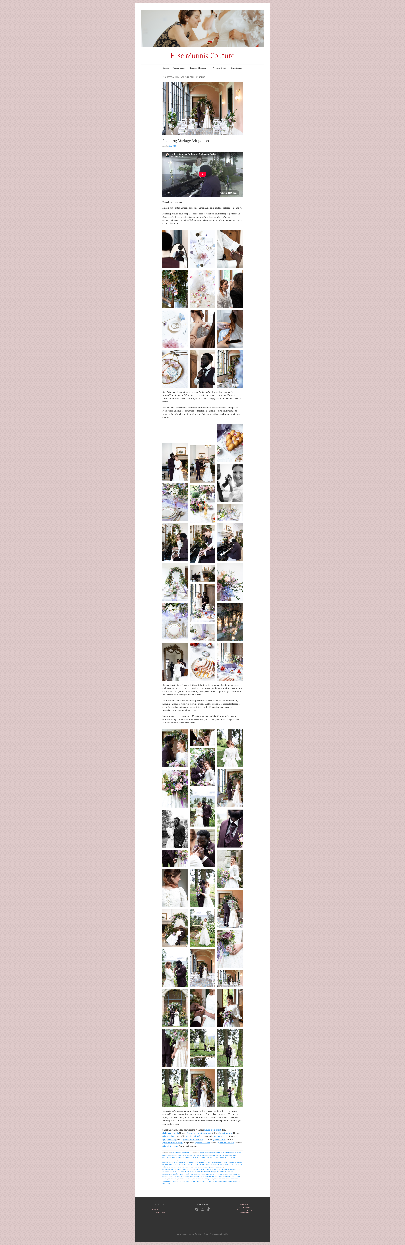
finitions (209, 1164)
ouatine (165, 1176)
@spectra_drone (225, 1133)
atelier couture (178, 1155)
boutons (233, 1155)
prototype (204, 1176)
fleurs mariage (219, 1164)
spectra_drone (207, 1179)
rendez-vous (213, 1176)
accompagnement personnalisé (212, 1153)
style (216, 1179)
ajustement (229, 1153)
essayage (231, 1162)
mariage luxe (167, 1172)
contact (209, 1157)
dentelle (175, 1162)
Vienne (193, 1181)
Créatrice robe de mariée (217, 1160)
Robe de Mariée (224, 1176)
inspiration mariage (199, 1167)
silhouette (197, 1179)
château (181, 1157)
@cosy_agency (220, 1136)
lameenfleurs (218, 1167)
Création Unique (200, 1160)
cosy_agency (231, 1157)
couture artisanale (169, 1160)
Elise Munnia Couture (202, 56)
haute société (176, 1167)
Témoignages (167, 1181)
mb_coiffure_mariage (225, 1172)
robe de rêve (235, 1176)
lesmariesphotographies (199, 1133)
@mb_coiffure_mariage (172, 1143)
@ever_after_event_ (213, 1130)
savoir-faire (173, 1179)
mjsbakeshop (167, 1174)
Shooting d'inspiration (180, 1153)
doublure (182, 1162)
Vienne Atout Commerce (205, 1181)
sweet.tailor (233, 1179)
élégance (190, 1162)
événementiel (174, 1164)
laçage (210, 1167)
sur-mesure (223, 1179)
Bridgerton (166, 1157)
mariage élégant (234, 1169)
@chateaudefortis (170, 1133)
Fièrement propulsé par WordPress (189, 1234)
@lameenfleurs (169, 1136)
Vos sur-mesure (179, 68)
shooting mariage (185, 1179)
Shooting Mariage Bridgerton (185, 141)
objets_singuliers (207, 1174)
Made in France (200, 1169)
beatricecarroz (223, 1155)
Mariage (210, 1169)
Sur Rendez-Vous (161, 1205)
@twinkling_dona (170, 1146)
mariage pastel (178, 1172)
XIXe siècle (166, 1183)
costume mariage (219, 1157)
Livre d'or (185, 1169)
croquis (230, 1160)
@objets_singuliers (194, 1136)
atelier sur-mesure (192, 1155)
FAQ (195, 1164)
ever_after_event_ (186, 1164)
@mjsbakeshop (169, 1139)
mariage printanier (192, 1172)
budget (174, 1157)
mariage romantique (208, 1172)
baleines (213, 1155)
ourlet (171, 1176)
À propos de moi (219, 68)
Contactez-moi (236, 68)
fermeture (201, 1164)
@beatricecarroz (202, 1143)
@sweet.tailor (219, 1139)
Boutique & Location (198, 68)
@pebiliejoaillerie (226, 1143)
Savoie (164, 1179)
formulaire (229, 1164)
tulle (188, 1181)
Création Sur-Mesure (186, 1160)
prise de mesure (193, 1176)
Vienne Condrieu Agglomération (227, 1181)
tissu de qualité (179, 1181)
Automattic (223, 1234)
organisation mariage (223, 1174)
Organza (235, 1174)
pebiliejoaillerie (181, 1176)
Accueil (166, 68)
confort (202, 1157)
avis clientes (204, 1155)
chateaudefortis (191, 1157)
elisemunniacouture (219, 1162)
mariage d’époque (220, 1169)
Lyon (192, 1169)
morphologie (195, 1174)
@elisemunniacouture (193, 1139)
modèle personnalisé (181, 1174)
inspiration (186, 1167)
